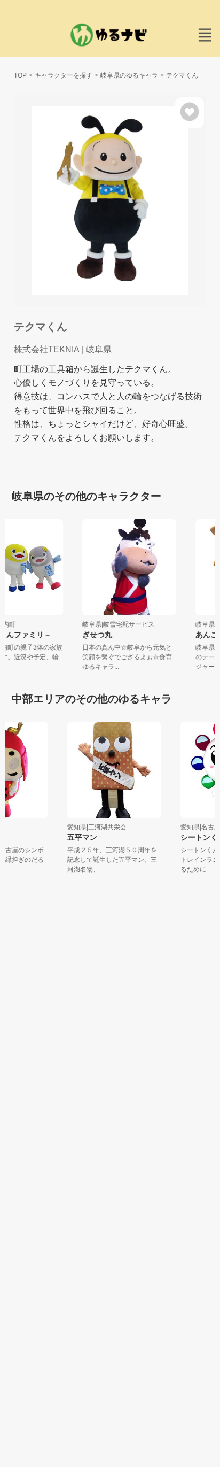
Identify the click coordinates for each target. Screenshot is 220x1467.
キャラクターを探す (63, 75)
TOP (20, 75)
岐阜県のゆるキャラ (129, 75)
